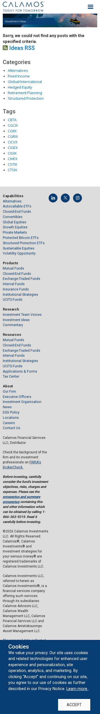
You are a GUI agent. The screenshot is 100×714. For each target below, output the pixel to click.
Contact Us (11, 428)
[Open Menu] (90, 6)
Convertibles (12, 217)
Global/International (25, 81)
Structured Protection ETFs (24, 243)
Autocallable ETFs (17, 206)
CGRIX (13, 136)
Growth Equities (15, 227)
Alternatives (18, 70)
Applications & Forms (20, 371)
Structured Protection (26, 98)
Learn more (77, 688)
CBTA (12, 119)
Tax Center (11, 376)
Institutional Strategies (20, 294)
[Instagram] (77, 198)
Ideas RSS (21, 48)
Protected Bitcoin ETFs (21, 238)
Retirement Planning (25, 92)
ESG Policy (11, 412)
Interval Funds (14, 284)
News (7, 407)
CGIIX (12, 130)
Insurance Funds (16, 289)
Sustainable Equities (18, 248)
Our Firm (9, 391)
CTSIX (12, 169)
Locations (11, 417)
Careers (9, 423)
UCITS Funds (12, 299)
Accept (74, 705)
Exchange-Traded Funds (21, 279)
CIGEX (13, 147)
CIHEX (13, 158)
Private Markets (15, 232)
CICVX (13, 142)
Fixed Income (19, 76)
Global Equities (14, 222)
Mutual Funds (13, 268)
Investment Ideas (16, 320)
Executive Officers (17, 397)
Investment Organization (22, 402)
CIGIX (12, 153)
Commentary (13, 325)
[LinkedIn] (53, 198)
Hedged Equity (20, 87)
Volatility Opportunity (19, 253)
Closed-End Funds (17, 211)
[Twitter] (65, 198)
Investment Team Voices (22, 314)
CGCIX (13, 125)
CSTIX (12, 164)
